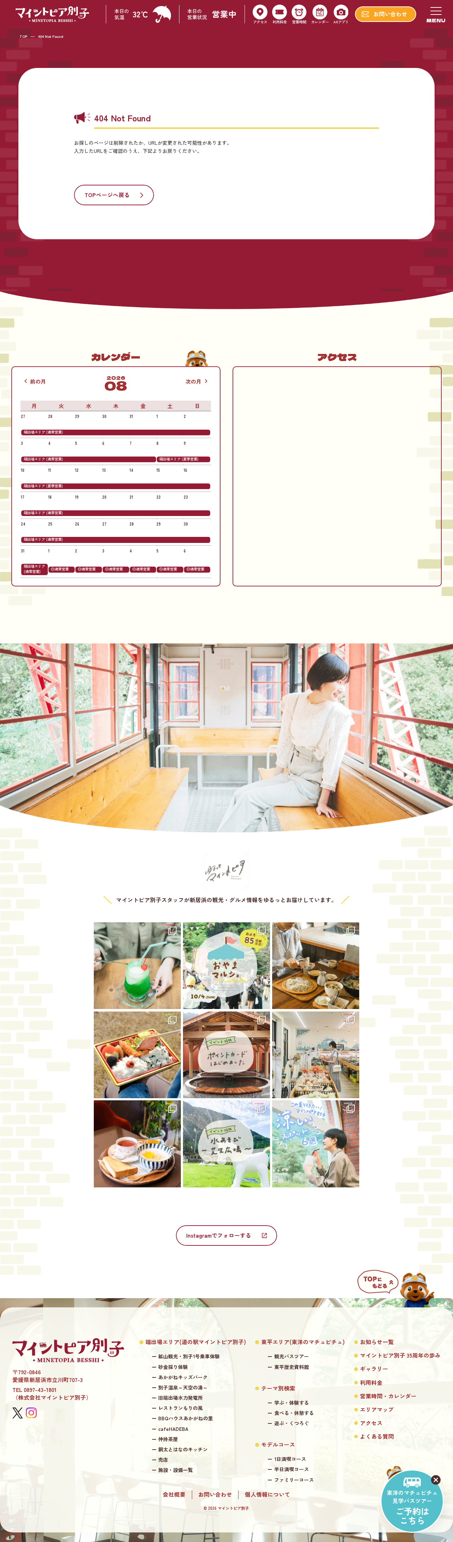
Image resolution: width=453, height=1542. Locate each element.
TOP (23, 36)
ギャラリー (374, 1369)
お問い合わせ (215, 1494)
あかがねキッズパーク (183, 1377)
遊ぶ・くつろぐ (291, 1423)
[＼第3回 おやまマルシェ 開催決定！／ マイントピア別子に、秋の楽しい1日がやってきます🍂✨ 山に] (226, 965)
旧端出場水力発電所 (180, 1397)
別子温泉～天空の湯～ (183, 1387)
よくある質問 (377, 1436)
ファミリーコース (294, 1480)
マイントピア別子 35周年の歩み (400, 1355)
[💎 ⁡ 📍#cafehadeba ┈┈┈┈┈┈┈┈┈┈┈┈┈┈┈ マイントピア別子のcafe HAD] (137, 965)
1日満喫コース (290, 1459)
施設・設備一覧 (175, 1470)
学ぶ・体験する (291, 1402)
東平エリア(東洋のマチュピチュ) (303, 1342)
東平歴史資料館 (291, 1367)
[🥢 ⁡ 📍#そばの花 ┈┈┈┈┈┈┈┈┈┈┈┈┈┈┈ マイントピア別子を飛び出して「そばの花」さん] (315, 965)
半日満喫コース (291, 1469)
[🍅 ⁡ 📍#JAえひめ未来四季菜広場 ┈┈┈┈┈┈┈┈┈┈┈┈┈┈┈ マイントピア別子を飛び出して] (315, 1055)
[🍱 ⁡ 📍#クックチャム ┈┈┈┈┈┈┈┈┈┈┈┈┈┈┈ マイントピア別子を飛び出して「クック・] (137, 1055)
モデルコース (278, 1445)
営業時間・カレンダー (388, 1396)
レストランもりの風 (180, 1408)
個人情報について (267, 1494)
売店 (163, 1459)
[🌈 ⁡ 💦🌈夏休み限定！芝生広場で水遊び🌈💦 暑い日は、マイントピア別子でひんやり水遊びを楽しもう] (226, 1143)
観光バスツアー (291, 1356)
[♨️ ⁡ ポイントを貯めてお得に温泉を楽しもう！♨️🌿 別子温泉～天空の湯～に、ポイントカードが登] (226, 1055)
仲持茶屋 (168, 1439)
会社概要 (174, 1494)
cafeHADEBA (173, 1429)
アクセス (371, 1423)
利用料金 (371, 1383)
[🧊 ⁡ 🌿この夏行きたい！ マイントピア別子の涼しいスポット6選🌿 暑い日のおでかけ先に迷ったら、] (315, 1143)
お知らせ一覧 (377, 1342)
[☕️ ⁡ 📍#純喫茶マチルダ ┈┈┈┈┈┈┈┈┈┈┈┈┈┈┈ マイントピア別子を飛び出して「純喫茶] (137, 1143)
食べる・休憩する (294, 1413)
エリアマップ (377, 1410)
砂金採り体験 (173, 1367)
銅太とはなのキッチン (183, 1449)
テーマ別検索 (278, 1388)
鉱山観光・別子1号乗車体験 (189, 1356)
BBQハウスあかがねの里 (185, 1418)
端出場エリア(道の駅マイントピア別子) (195, 1342)
